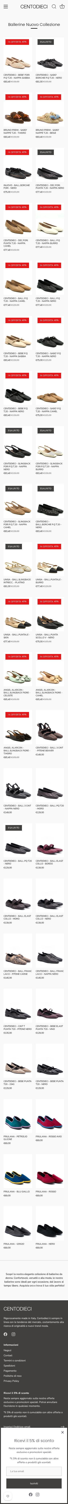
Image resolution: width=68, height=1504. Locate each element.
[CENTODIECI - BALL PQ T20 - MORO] (50, 785)
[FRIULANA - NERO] (50, 1223)
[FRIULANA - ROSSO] (50, 1171)
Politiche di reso (13, 1376)
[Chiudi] (63, 1432)
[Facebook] (30, 1494)
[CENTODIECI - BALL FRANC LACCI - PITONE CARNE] (18, 951)
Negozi (7, 1350)
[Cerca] (54, 7)
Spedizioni (9, 1365)
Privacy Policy (11, 1381)
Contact (8, 1355)
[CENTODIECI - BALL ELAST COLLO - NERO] (50, 895)
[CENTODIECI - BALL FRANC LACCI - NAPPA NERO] (50, 951)
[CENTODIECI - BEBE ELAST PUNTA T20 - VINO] (50, 1006)
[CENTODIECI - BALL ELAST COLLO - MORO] (18, 895)
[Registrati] (62, 1427)
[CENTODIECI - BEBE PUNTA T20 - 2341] (18, 1061)
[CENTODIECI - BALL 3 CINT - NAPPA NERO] (18, 785)
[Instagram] (37, 1494)
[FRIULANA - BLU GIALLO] (18, 1171)
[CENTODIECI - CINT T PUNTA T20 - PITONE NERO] (18, 1006)
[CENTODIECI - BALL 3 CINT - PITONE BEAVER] (50, 727)
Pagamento (10, 1371)
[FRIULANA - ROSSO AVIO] (50, 1116)
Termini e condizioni (15, 1360)
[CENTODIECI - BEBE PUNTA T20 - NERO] (50, 1061)
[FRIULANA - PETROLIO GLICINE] (18, 1116)
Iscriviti (34, 1483)
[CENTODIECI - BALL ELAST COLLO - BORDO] (50, 840)
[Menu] (6, 7)
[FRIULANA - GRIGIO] (18, 1223)
